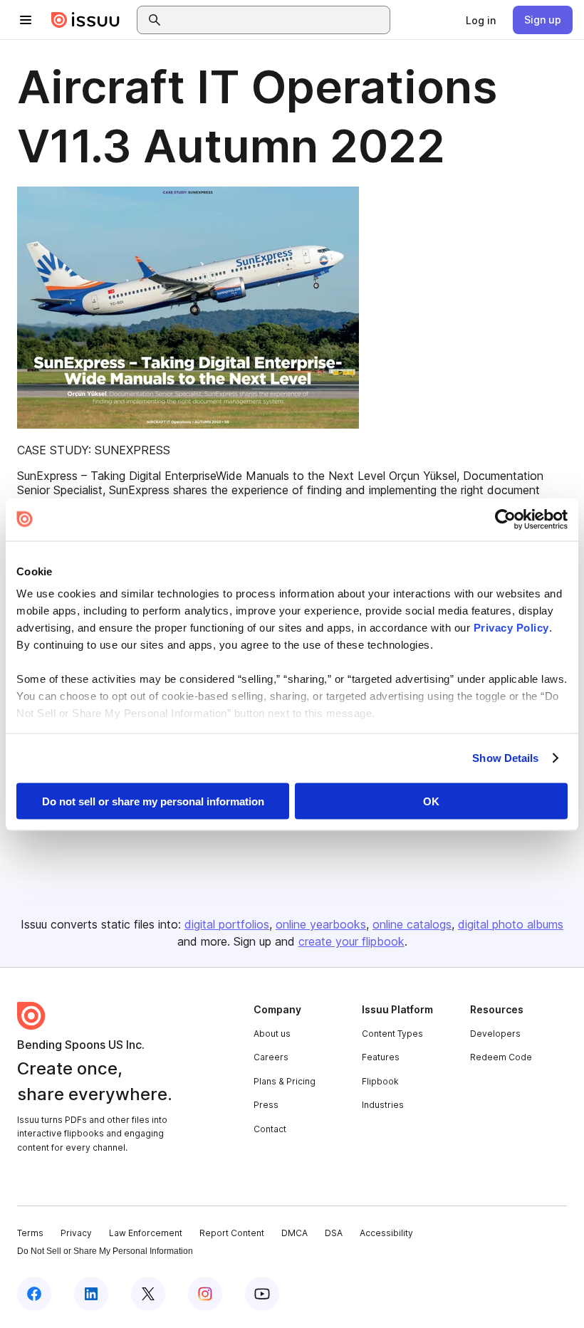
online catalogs (412, 924)
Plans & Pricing (285, 1081)
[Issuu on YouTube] (262, 1294)
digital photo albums (510, 924)
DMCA (294, 1233)
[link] (480, 20)
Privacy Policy (511, 628)
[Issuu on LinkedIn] (91, 1294)
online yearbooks (321, 924)
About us (272, 1033)
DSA (334, 1233)
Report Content (231, 1233)
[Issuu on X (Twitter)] (148, 1294)
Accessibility (386, 1233)
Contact (270, 1129)
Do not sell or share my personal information (153, 801)
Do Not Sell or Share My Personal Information (105, 1251)
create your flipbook (351, 941)
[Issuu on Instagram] (205, 1294)
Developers (495, 1033)
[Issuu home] (85, 20)
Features (381, 1057)
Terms (30, 1233)
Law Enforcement (145, 1233)
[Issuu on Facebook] (34, 1294)
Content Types (392, 1033)
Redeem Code (501, 1057)
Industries (383, 1104)
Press (266, 1104)
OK (431, 801)
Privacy (76, 1233)
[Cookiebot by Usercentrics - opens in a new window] (505, 519)
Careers (271, 1057)
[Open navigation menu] (25, 20)
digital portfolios (226, 924)
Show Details (505, 758)
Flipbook (380, 1081)
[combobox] (276, 19)
